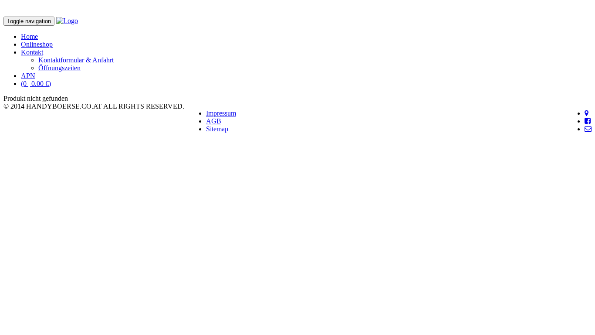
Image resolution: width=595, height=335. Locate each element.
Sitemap (217, 129)
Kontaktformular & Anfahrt (76, 60)
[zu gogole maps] (586, 113)
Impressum (221, 113)
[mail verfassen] (588, 129)
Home (29, 36)
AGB (213, 121)
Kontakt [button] (32, 52)
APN (28, 75)
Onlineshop (37, 44)
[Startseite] (67, 20)
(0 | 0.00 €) (36, 83)
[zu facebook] (588, 121)
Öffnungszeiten (59, 68)
